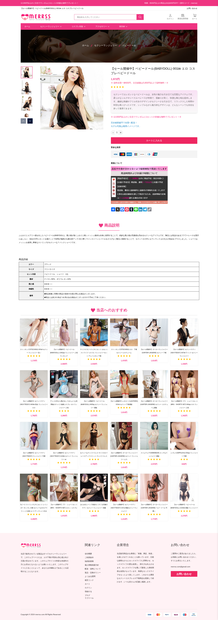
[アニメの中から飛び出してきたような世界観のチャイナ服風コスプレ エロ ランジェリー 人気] (64, 384)
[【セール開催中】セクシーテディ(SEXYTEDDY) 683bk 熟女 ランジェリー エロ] (34, 384)
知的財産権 (89, 561)
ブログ (87, 595)
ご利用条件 (89, 557)
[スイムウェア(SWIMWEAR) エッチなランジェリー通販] (154, 436)
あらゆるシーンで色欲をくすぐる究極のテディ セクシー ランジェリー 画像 (94, 506)
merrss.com (40, 614)
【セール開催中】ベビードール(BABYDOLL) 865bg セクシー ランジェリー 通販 (94, 404)
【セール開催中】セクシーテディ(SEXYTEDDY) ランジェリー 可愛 (33, 454)
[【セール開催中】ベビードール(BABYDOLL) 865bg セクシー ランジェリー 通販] (94, 384)
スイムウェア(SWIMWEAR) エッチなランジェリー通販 (154, 454)
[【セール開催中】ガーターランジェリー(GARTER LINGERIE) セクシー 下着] (154, 332)
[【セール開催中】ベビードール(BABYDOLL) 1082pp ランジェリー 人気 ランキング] (64, 332)
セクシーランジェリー (50, 26)
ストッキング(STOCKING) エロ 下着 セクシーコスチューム (124, 351)
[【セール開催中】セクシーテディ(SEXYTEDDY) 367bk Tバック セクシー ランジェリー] (184, 332)
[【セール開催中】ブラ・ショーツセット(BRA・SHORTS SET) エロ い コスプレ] (64, 487)
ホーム (27, 26)
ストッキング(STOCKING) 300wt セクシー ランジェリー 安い (34, 351)
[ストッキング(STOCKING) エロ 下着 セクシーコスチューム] (124, 332)
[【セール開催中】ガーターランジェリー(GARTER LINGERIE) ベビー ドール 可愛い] (154, 487)
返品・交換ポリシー (93, 573)
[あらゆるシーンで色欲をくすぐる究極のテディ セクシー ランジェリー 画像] (94, 487)
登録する (88, 592)
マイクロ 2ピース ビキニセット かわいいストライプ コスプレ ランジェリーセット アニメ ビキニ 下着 (94, 353)
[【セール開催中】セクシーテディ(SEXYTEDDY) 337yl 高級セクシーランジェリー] (124, 487)
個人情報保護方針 (92, 565)
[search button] (140, 17)
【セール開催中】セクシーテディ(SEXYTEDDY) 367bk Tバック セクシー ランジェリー (184, 353)
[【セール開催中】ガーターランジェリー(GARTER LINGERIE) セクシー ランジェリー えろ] (124, 436)
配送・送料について (93, 569)
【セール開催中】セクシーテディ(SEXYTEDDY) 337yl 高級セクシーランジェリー (124, 508)
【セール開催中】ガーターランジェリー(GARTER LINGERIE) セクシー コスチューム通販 (154, 404)
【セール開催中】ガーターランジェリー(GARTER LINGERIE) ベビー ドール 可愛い (154, 508)
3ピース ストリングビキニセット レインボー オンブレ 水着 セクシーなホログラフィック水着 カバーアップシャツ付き (34, 508)
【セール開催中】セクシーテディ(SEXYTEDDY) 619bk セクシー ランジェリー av (64, 456)
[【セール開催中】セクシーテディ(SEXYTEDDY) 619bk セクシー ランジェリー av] (64, 436)
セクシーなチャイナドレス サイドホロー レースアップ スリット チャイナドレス (94, 454)
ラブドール (89, 598)
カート (87, 584)
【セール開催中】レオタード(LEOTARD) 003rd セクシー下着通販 (124, 402)
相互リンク (89, 580)
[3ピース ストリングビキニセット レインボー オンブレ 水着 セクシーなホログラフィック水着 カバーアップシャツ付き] (34, 487)
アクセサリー (101, 26)
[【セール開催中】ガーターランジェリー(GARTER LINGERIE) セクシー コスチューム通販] (154, 384)
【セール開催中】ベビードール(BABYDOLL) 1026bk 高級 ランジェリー (184, 506)
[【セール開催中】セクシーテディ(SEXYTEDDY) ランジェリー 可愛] (34, 436)
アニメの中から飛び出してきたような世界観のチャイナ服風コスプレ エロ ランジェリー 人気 (63, 404)
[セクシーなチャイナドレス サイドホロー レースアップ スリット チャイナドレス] (94, 436)
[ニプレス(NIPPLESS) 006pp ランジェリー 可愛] (184, 436)
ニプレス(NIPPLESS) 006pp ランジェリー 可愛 (184, 454)
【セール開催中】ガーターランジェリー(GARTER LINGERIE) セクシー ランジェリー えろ (124, 456)
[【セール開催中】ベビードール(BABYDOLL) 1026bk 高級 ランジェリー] (184, 487)
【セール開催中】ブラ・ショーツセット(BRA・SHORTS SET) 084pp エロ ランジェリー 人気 (184, 404)
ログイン (88, 588)
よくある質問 (90, 576)
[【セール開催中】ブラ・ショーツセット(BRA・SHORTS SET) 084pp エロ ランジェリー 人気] (184, 384)
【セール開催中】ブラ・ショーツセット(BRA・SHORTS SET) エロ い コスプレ (63, 506)
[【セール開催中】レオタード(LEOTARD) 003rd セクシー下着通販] (124, 384)
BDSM (122, 26)
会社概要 (88, 554)
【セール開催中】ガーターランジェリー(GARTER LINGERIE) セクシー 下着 (154, 351)
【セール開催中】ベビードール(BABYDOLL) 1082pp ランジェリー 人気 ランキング (64, 353)
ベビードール (129, 45)
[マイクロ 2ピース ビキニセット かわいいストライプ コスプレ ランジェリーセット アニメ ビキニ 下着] (94, 332)
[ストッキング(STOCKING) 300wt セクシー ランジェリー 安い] (34, 332)
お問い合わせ (192, 8)
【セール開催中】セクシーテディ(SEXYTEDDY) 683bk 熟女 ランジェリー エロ (34, 404)
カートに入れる (154, 140)
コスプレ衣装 (78, 26)
